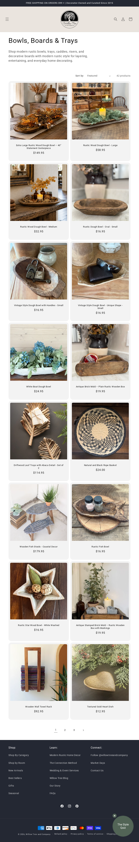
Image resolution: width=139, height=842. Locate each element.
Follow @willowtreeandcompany (109, 755)
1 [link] (56, 730)
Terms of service (95, 834)
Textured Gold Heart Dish (100, 706)
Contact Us (97, 770)
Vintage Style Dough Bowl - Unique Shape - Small (100, 306)
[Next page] (83, 730)
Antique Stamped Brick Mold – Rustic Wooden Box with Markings (100, 626)
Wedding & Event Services (64, 770)
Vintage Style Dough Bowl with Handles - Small (38, 305)
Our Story (55, 785)
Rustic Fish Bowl (100, 546)
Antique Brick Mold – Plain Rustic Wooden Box (100, 386)
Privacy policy (77, 834)
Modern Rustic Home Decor (65, 755)
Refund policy (60, 834)
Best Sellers (15, 778)
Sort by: (79, 75)
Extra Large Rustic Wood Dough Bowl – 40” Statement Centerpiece (38, 146)
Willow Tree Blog (59, 778)
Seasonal (13, 793)
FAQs (53, 793)
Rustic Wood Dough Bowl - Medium (38, 226)
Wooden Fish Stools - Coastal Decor (38, 546)
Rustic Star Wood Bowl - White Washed (38, 625)
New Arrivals (15, 770)
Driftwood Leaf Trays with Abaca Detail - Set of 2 (39, 466)
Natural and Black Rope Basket (100, 465)
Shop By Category (18, 755)
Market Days (98, 763)
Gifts (11, 785)
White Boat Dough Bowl (38, 386)
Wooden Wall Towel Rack (38, 706)
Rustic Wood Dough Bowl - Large (100, 145)
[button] (7, 19)
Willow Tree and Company (38, 834)
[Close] (115, 816)
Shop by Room (16, 763)
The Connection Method (63, 763)
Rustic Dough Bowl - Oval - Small (100, 226)
